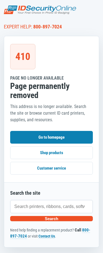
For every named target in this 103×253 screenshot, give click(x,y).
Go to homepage (51, 137)
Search (51, 218)
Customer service (51, 168)
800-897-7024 (47, 27)
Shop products (51, 152)
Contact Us (46, 236)
